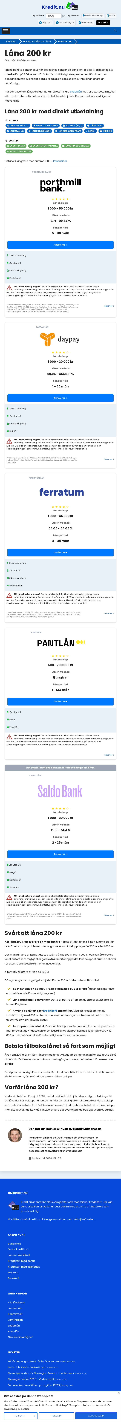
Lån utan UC (17, 131)
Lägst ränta (17, 145)
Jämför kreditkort (19, 1255)
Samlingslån (15, 1320)
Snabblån (14, 1325)
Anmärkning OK (19, 125)
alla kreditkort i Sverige (38, 1219)
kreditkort (50, 1011)
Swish (91, 131)
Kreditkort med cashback (24, 1267)
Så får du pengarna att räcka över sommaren (36, 1361)
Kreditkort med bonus (21, 1261)
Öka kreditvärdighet (20, 1337)
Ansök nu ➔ (60, 245)
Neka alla (56, 1415)
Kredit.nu (11, 41)
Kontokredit (15, 1314)
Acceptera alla (96, 1415)
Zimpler (107, 131)
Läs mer (109, 306)
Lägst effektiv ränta (45, 145)
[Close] (119, 1393)
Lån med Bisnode (41, 131)
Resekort (13, 1278)
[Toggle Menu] (5, 30)
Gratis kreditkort (18, 1249)
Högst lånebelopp (20, 151)
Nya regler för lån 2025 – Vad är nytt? (31, 1379)
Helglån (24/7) (74, 125)
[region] (60, 1406)
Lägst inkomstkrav (77, 145)
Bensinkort (14, 1243)
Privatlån (13, 1331)
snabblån (76, 91)
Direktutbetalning (47, 125)
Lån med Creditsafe (70, 131)
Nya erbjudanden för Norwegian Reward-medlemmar (41, 1373)
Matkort (13, 1272)
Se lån (104, 22)
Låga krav (96, 125)
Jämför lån (14, 1308)
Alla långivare (16, 1302)
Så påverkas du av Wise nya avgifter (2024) (35, 1385)
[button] (115, 31)
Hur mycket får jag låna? (37, 41)
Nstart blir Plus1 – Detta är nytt (27, 1367)
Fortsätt (20, 1415)
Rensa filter (60, 161)
